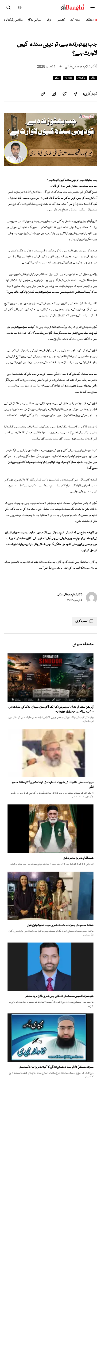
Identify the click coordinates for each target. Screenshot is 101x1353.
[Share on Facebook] (75, 94)
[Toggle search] (8, 7)
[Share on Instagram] (54, 94)
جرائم (49, 20)
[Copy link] (43, 94)
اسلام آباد (75, 20)
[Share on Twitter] (65, 94)
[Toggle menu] (92, 7)
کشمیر (61, 20)
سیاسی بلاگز (34, 20)
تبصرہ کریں (81, 621)
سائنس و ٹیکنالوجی (12, 20)
